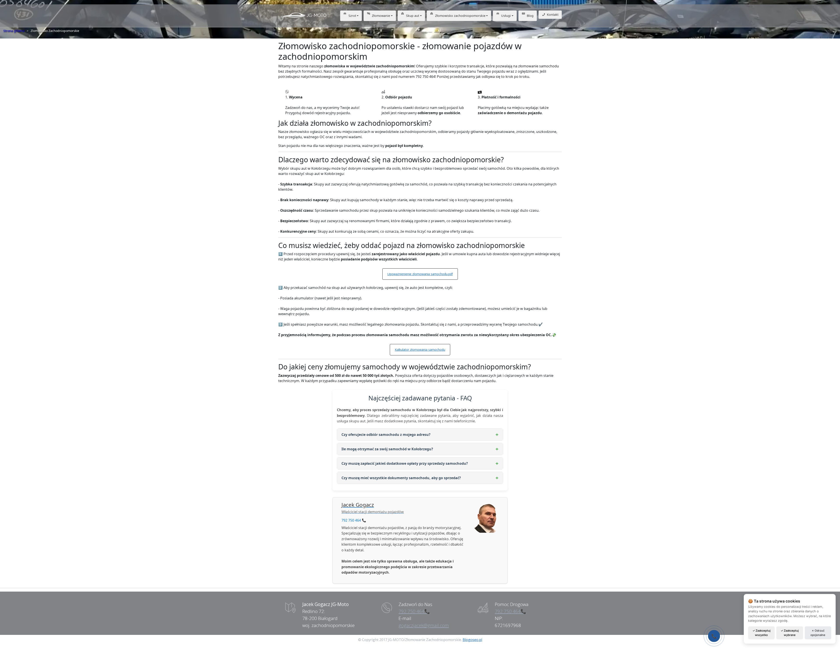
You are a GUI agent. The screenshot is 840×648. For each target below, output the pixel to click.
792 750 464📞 (414, 611)
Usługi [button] (506, 16)
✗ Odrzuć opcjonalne (817, 633)
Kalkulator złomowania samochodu (420, 350)
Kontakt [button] (552, 14)
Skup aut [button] (412, 16)
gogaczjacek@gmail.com (424, 625)
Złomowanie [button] (381, 16)
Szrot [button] (352, 16)
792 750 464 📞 (353, 520)
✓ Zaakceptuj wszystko (761, 633)
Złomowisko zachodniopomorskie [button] (460, 16)
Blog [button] (530, 16)
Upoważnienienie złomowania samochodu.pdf (420, 274)
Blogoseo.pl (472, 639)
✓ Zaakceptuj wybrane (790, 633)
